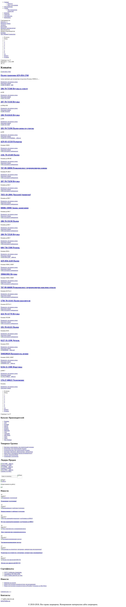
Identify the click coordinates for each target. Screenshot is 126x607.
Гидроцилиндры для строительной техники (17, 450)
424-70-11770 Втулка (10, 314)
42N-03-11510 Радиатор (11, 141)
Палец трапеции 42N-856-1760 (15, 75)
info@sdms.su (5, 601)
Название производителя (8, 28)
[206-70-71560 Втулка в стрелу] (7, 85)
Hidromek (7, 430)
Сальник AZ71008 (6, 465)
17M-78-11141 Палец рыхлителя (15, 301)
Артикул (3, 25)
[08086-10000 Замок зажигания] (9, 204)
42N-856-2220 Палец (10, 261)
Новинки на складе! (10, 582)
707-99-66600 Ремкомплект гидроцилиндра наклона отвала (28, 287)
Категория (4, 26)
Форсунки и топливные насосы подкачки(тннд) (18, 453)
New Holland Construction (8, 34)
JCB (5, 423)
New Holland (7, 440)
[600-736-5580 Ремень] (9, 244)
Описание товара (6, 83)
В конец (6, 57)
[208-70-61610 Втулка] (5, 111)
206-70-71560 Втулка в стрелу (14, 88)
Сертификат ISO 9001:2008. (12, 574)
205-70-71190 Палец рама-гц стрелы (17, 128)
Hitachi (6, 426)
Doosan (6, 427)
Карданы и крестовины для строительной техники (19, 447)
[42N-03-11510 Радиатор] (11, 138)
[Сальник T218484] (7, 466)
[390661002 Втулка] (9, 270)
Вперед (6, 55)
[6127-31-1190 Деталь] (9, 336)
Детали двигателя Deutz (11, 455)
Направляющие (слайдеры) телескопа (13, 511)
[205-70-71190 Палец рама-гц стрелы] (5, 124)
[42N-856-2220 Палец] (8, 257)
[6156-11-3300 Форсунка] (8, 363)
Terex (5, 436)
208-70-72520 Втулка (10, 234)
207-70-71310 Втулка (10, 102)
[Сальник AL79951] (7, 470)
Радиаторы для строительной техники (15, 448)
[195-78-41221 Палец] (9, 323)
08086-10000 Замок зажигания (14, 208)
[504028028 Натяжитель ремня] (8, 350)
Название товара (5, 23)
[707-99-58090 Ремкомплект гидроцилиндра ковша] (9, 164)
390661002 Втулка (9, 274)
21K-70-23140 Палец (10, 155)
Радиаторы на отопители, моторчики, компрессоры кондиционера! (22, 552)
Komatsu (3, 32)
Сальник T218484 (6, 468)
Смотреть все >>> (6, 591)
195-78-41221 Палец (10, 327)
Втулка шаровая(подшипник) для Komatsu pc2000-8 (17, 521)
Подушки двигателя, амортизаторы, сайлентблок (18, 451)
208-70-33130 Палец (10, 221)
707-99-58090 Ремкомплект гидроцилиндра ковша (24, 168)
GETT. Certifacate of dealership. (13, 572)
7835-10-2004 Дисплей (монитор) (16, 194)
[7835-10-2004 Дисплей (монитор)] (9, 191)
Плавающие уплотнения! (9, 501)
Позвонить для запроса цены (9, 82)
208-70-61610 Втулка (10, 115)
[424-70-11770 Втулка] (9, 310)
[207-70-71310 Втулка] (5, 98)
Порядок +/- (4, 22)
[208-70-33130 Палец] (9, 217)
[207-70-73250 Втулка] (9, 177)
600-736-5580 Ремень (10, 247)
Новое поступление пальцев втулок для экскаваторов (19, 584)
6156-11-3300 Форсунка (11, 367)
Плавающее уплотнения (11, 456)
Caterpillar (7, 433)
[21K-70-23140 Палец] (9, 151)
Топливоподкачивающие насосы (11, 542)
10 (4, 54)
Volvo (5, 438)
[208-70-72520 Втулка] (9, 230)
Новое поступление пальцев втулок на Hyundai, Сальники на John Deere (25, 586)
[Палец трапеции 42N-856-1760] (6, 71)
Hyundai (6, 424)
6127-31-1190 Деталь (10, 340)
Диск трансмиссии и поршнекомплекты (13, 532)
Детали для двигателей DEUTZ (10, 563)
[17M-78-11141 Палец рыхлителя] (9, 297)
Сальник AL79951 (6, 471)
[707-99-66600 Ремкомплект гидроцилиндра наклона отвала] (9, 283)
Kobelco (6, 429)
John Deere (7, 435)
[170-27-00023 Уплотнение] (8, 376)
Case (5, 432)
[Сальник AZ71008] (7, 463)
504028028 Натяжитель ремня (14, 354)
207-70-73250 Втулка (10, 181)
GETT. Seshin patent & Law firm (13, 575)
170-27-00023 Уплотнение (12, 380)
